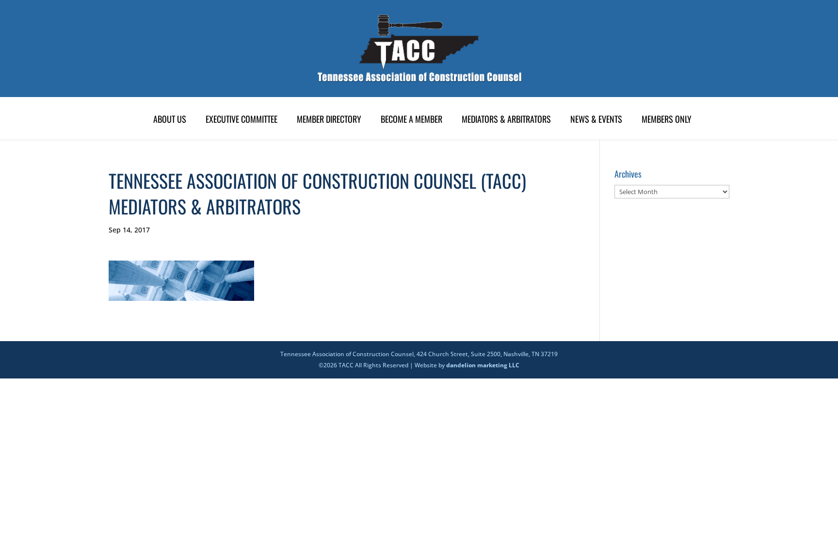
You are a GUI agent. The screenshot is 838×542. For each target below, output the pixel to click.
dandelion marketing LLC (482, 365)
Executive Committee (241, 120)
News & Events (596, 120)
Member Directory (329, 120)
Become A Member (411, 120)
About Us (169, 120)
